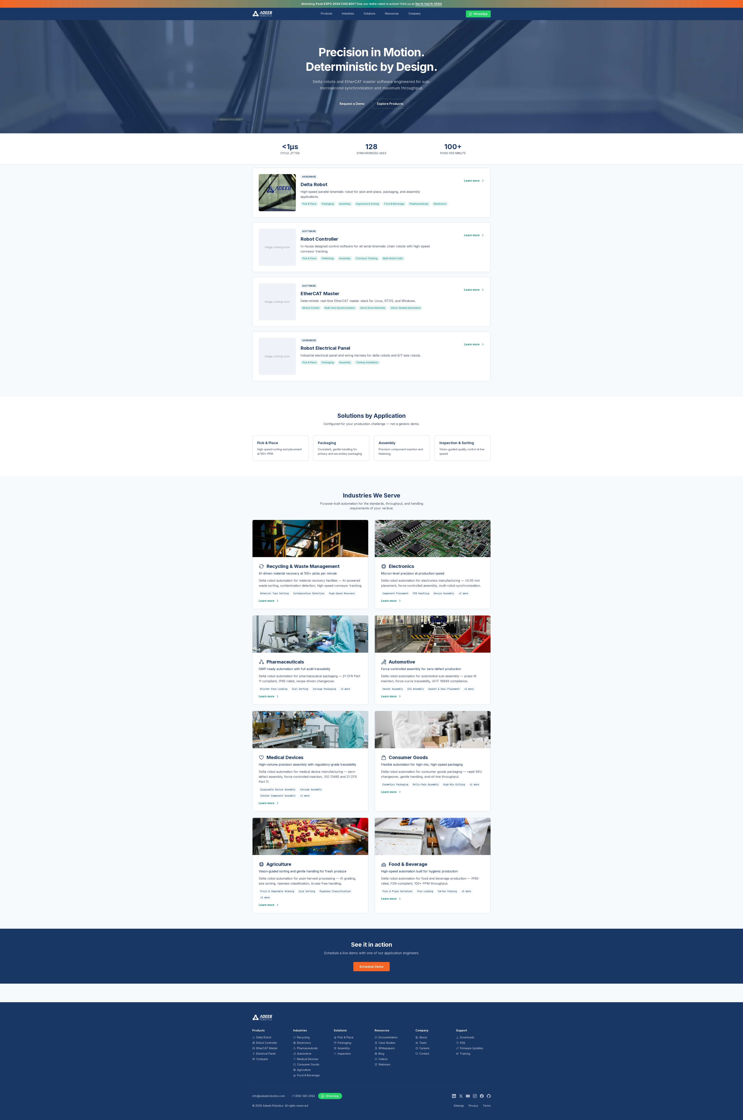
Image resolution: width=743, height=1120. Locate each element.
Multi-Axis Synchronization (340, 307)
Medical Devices (307, 1059)
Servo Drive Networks (372, 307)
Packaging (328, 203)
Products (326, 13)
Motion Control (310, 307)
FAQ (462, 1042)
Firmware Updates (471, 1048)
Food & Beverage (394, 203)
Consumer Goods (308, 1064)
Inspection (344, 1053)
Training (465, 1053)
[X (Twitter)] (461, 1096)
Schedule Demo (371, 967)
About (423, 1037)
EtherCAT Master (319, 293)
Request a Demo (352, 104)
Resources (392, 13)
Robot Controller (319, 239)
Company (414, 13)
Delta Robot (313, 184)
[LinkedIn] (454, 1096)
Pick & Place (309, 203)
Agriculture (304, 1069)
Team (422, 1042)
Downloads (467, 1037)
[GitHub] (489, 1096)
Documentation (388, 1037)
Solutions (369, 13)
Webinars (384, 1064)
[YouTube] (468, 1096)
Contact (424, 1053)
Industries (348, 13)
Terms (487, 1105)
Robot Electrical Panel (325, 348)
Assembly (345, 203)
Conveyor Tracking (366, 258)
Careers (424, 1048)
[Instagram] (475, 1096)
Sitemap (459, 1105)
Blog (381, 1053)
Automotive (304, 1053)
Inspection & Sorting (367, 203)
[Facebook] (482, 1096)
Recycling (303, 1037)
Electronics (440, 203)
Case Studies (386, 1042)
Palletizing (328, 258)
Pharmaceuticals (419, 203)
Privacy (473, 1105)
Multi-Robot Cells (393, 258)
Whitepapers (386, 1048)
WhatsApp (481, 13)
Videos (383, 1059)
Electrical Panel (266, 1053)
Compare (262, 1059)
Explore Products (390, 104)
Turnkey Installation (367, 362)
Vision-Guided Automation (406, 307)
